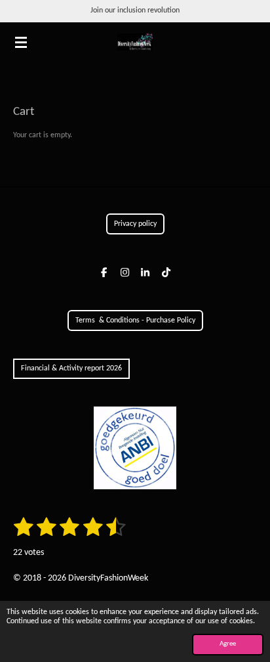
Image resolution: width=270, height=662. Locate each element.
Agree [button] (228, 644)
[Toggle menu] (21, 42)
